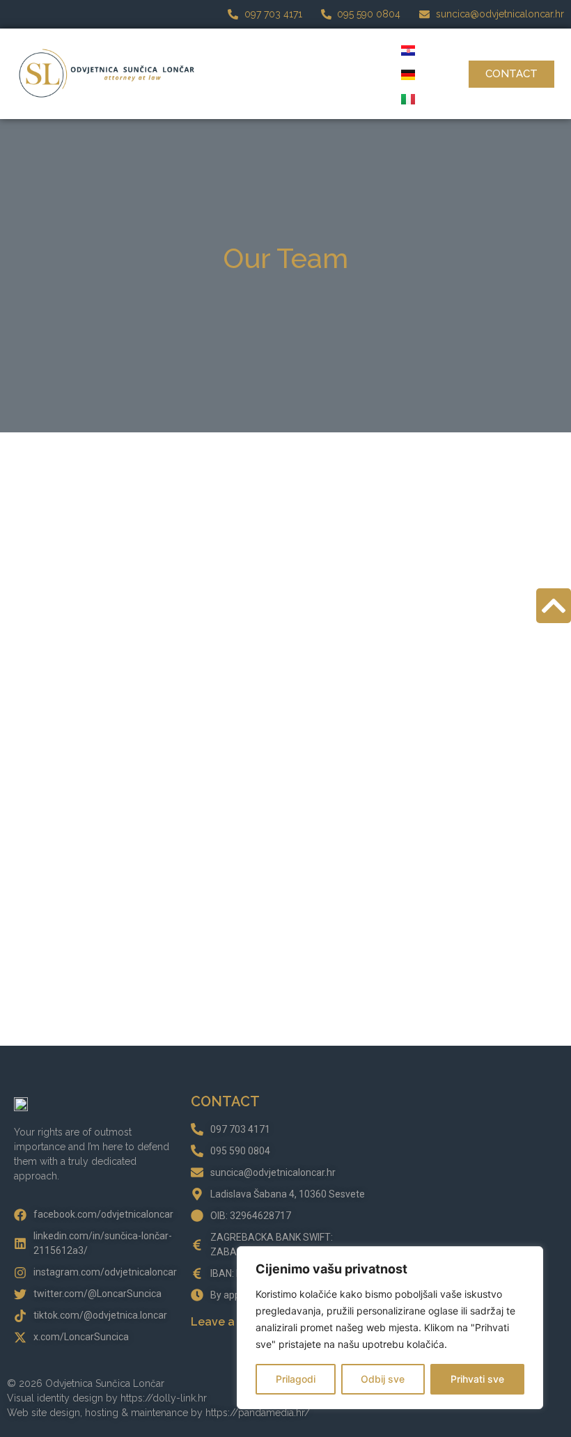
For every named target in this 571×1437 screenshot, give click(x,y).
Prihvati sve (477, 1379)
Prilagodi (295, 1379)
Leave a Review (234, 1321)
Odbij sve (383, 1379)
